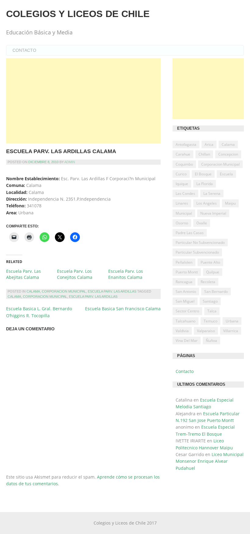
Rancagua (184, 281)
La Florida (204, 183)
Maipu (230, 203)
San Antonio (186, 291)
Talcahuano (185, 321)
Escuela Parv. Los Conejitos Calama (74, 274)
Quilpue (212, 272)
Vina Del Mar (187, 340)
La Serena (211, 193)
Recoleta (208, 281)
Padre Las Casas (190, 232)
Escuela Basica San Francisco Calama (123, 308)
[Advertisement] (83, 100)
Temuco (210, 321)
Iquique (182, 183)
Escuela (226, 174)
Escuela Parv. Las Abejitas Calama (23, 274)
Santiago (210, 301)
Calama (33, 291)
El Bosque (203, 174)
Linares (182, 203)
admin (69, 162)
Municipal (184, 213)
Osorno (182, 223)
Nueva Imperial (213, 213)
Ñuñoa (211, 340)
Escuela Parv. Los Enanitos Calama (125, 274)
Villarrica (230, 330)
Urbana (232, 321)
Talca (211, 311)
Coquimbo (184, 164)
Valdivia (182, 330)
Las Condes (185, 193)
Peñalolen (184, 262)
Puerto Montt (187, 272)
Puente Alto (210, 262)
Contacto (24, 50)
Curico (181, 174)
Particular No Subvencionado (200, 242)
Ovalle (201, 223)
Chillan (204, 154)
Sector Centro (187, 311)
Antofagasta (186, 144)
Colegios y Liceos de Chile (78, 14)
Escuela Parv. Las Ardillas (112, 291)
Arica (209, 144)
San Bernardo (216, 291)
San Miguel (185, 301)
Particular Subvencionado (197, 252)
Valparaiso (206, 330)
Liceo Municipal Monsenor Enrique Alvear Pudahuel (210, 461)
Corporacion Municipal (64, 291)
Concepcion (228, 154)
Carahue (183, 154)
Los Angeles (206, 203)
